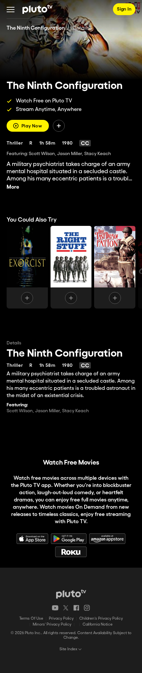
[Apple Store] (32, 538)
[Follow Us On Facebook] (76, 608)
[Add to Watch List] (59, 126)
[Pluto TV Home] (37, 9)
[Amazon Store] (107, 538)
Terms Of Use (31, 618)
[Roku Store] (71, 552)
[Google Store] (69, 538)
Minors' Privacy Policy (52, 624)
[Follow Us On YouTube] (55, 608)
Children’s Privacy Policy (101, 618)
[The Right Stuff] (71, 267)
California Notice (98, 624)
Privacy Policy (61, 618)
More (13, 187)
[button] (10, 9)
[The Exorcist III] (27, 267)
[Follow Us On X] (65, 608)
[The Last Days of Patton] (114, 267)
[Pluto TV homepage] (71, 594)
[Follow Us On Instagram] (87, 608)
